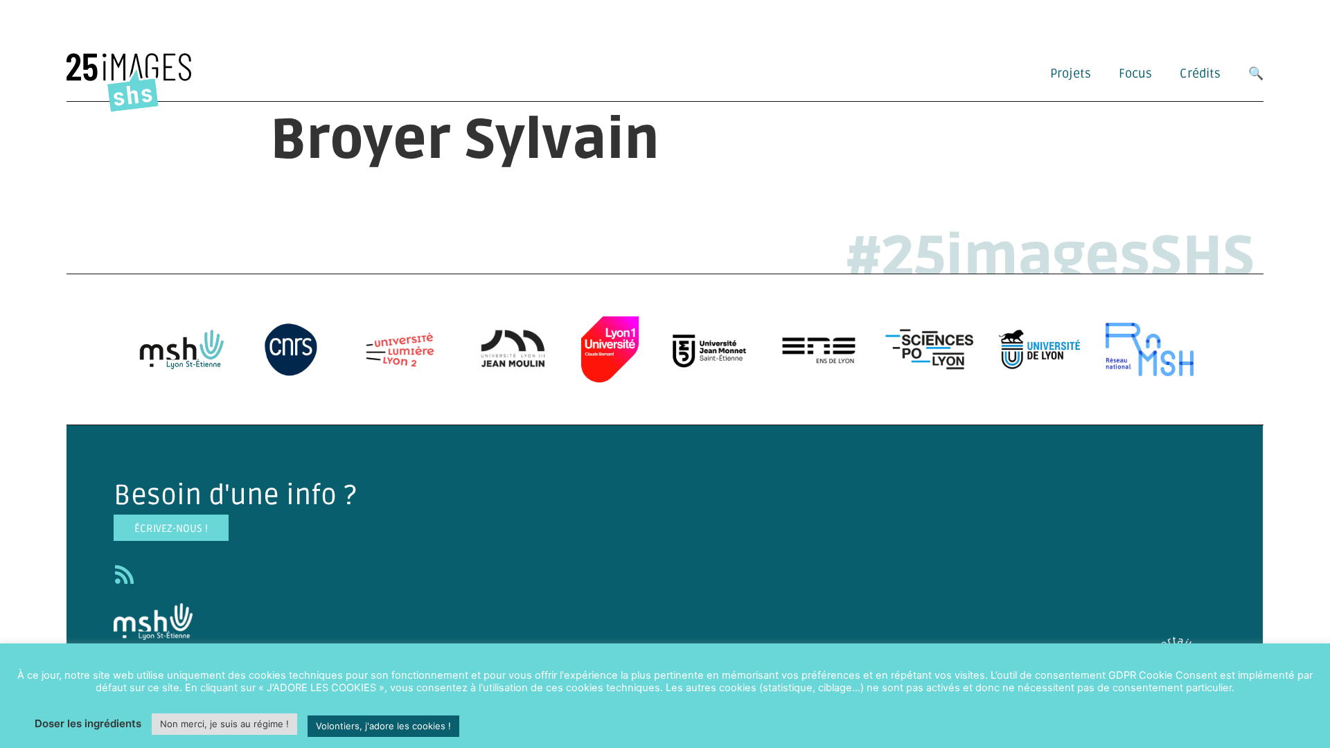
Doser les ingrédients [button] (88, 723)
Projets (1070, 73)
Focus (1135, 73)
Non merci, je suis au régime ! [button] (224, 723)
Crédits (1200, 73)
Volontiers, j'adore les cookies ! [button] (383, 725)
